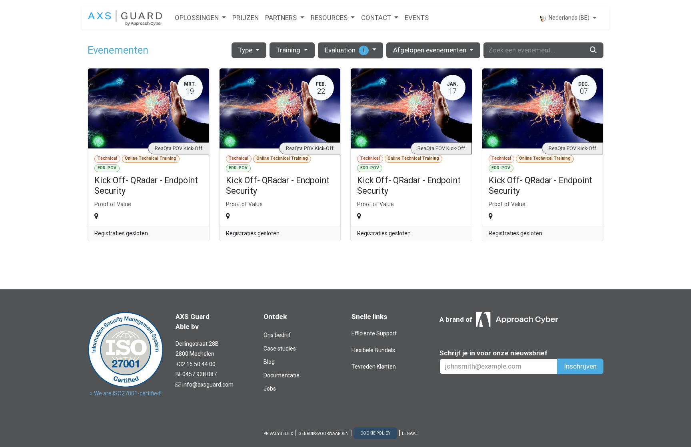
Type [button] (246, 50)
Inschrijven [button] (580, 366)
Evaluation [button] (345, 50)
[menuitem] (200, 18)
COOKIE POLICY (375, 433)
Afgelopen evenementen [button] (430, 50)
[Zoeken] (593, 50)
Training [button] (289, 50)
